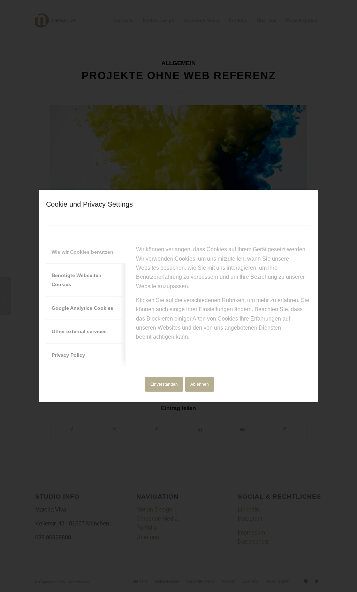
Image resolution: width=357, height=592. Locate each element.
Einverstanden (164, 384)
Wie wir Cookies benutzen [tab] (82, 252)
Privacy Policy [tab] (68, 355)
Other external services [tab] (79, 331)
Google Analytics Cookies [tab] (82, 308)
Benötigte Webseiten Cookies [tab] (76, 279)
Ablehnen (199, 384)
